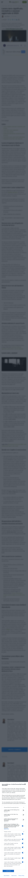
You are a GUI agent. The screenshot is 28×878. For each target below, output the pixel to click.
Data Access (14, 875)
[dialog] (14, 830)
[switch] (23, 810)
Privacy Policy (21, 875)
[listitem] (14, 807)
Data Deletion (6, 875)
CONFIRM (8, 870)
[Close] (25, 784)
